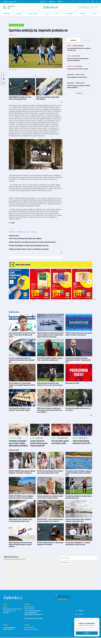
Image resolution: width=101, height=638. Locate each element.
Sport (46, 13)
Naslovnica (6, 13)
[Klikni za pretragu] (96, 7)
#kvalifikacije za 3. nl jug (23, 231)
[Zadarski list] (50, 7)
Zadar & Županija (33, 13)
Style (56, 13)
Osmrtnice (83, 13)
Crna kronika (69, 13)
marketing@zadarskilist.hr (34, 611)
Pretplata (43, 1)
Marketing (51, 1)
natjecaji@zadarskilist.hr (30, 612)
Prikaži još (79, 93)
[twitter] (92, 1)
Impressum (60, 1)
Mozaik (94, 13)
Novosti (19, 13)
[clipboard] (4, 83)
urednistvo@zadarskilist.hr (9, 627)
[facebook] (88, 1)
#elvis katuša (12, 231)
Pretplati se (87, 633)
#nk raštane (33, 231)
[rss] (97, 1)
